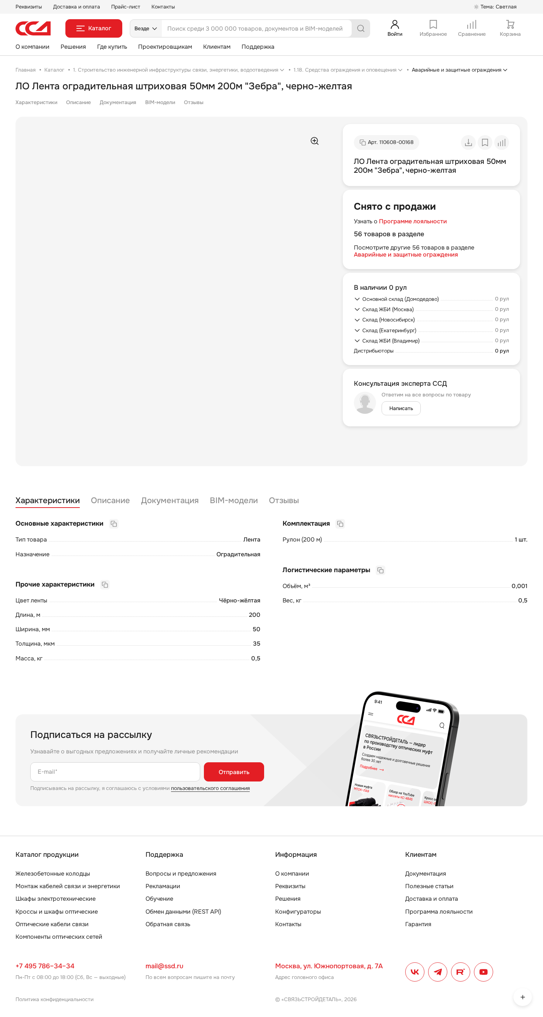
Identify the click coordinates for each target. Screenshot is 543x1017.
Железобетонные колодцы (53, 873)
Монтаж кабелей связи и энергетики (68, 886)
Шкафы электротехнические (56, 899)
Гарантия (418, 924)
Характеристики (36, 102)
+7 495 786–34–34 (45, 966)
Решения (73, 47)
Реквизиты (29, 6)
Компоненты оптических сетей (59, 937)
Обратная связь (168, 924)
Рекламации (163, 886)
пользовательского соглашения (210, 788)
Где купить (112, 47)
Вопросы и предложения (181, 873)
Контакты (163, 6)
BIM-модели (160, 102)
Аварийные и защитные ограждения (406, 254)
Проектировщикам (165, 47)
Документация (118, 102)
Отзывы (194, 102)
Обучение (159, 899)
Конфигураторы (298, 911)
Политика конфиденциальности (54, 999)
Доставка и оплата (76, 6)
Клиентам (216, 47)
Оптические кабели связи (52, 924)
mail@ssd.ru (164, 966)
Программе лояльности (413, 221)
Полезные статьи (429, 886)
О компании (32, 47)
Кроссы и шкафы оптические (57, 911)
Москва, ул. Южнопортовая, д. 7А (329, 966)
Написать (401, 408)
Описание (78, 102)
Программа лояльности (439, 911)
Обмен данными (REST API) (183, 911)
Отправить (234, 772)
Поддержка (258, 47)
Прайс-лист (125, 6)
